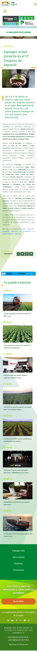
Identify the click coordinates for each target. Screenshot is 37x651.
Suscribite (18, 637)
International (18, 606)
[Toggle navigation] (5, 11)
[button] (18, 290)
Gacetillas (18, 599)
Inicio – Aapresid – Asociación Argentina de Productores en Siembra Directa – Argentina (18, 267)
